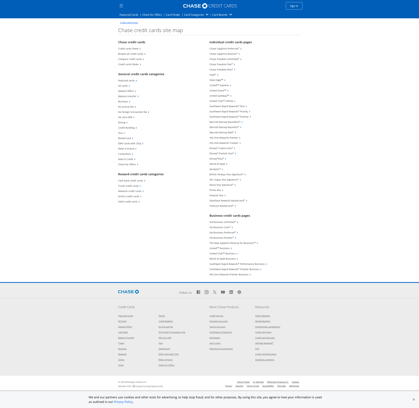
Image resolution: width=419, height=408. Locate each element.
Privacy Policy (123, 402)
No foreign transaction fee (133, 112)
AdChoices (294, 385)
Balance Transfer (126, 337)
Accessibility (268, 385)
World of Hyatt (219, 163)
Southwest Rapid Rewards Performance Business (238, 264)
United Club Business (224, 253)
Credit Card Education (265, 354)
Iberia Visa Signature (223, 184)
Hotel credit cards (129, 201)
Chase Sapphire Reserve (225, 53)
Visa (121, 132)
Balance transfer (128, 96)
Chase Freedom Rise (223, 69)
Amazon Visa (218, 195)
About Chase (243, 381)
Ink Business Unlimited (224, 222)
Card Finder (174, 15)
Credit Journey (216, 315)
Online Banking (262, 315)
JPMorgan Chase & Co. (278, 381)
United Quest (219, 90)
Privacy (228, 385)
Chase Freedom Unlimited (226, 59)
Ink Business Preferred (224, 232)
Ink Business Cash (221, 227)
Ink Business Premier (223, 237)
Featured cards (127, 80)
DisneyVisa (218, 158)
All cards (124, 85)
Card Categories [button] (197, 15)
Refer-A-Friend (127, 148)
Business (124, 101)
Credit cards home (129, 23)
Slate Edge (218, 80)
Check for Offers (153, 15)
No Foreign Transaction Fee (172, 332)
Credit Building (127, 127)
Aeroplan (216, 169)
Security (239, 385)
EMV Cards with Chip (131, 143)
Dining (123, 122)
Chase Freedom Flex (222, 64)
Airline (121, 359)
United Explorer (220, 85)
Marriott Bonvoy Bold (223, 132)
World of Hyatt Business (224, 258)
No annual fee (127, 106)
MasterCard (126, 138)
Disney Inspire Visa (222, 148)
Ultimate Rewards (264, 343)
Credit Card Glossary (265, 337)
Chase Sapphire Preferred (226, 48)
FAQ (257, 348)
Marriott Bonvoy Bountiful (226, 127)
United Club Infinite (223, 101)
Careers (295, 381)
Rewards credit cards (131, 191)
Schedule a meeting (264, 359)
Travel (121, 343)
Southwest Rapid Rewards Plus (228, 106)
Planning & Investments (221, 348)
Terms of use (253, 385)
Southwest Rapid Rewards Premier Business (236, 269)
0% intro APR (126, 117)
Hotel (121, 365)
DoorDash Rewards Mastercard (228, 200)
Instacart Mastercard (223, 205)
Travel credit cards (129, 185)
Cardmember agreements (267, 326)
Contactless (125, 153)
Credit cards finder (129, 64)
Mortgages (215, 337)
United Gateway (221, 95)
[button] (413, 399)
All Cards (122, 321)
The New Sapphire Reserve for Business (234, 243)
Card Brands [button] (223, 15)
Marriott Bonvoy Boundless (226, 121)
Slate (214, 74)
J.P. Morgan (258, 381)
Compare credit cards (131, 59)
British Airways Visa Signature (228, 174)
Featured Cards (129, 15)
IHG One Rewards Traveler (225, 142)
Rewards (122, 354)
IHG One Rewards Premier (225, 137)
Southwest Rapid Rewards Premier (230, 116)
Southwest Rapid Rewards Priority (230, 111)
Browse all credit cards (132, 53)
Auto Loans (215, 343)
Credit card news (263, 332)
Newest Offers (127, 91)
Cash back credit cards (132, 180)
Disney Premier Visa (223, 153)
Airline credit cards (130, 196)
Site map (281, 385)
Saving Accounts (217, 326)
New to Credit (127, 159)
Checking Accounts (219, 321)
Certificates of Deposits (221, 332)
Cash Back (123, 332)
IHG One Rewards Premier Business (230, 274)
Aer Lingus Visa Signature (225, 179)
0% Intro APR (165, 337)
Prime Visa (216, 190)
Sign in (296, 6)
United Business (221, 248)
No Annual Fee (166, 326)
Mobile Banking (262, 321)
